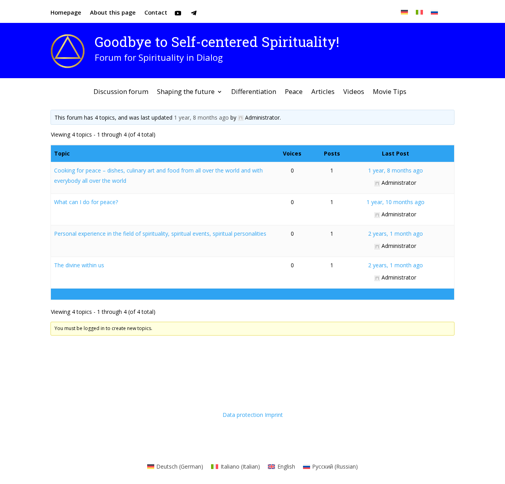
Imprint (274, 414)
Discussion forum (121, 92)
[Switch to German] (404, 12)
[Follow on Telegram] (193, 13)
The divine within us (79, 265)
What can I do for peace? (86, 202)
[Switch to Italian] (419, 12)
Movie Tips (389, 92)
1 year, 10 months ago (396, 202)
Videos (353, 92)
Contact (155, 12)
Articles (323, 92)
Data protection (243, 414)
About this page (113, 12)
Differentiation (253, 92)
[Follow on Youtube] (178, 13)
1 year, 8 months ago (201, 117)
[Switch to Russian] (434, 12)
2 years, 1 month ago (395, 233)
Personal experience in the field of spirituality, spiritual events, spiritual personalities (160, 233)
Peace (294, 92)
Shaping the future (186, 92)
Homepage (65, 12)
